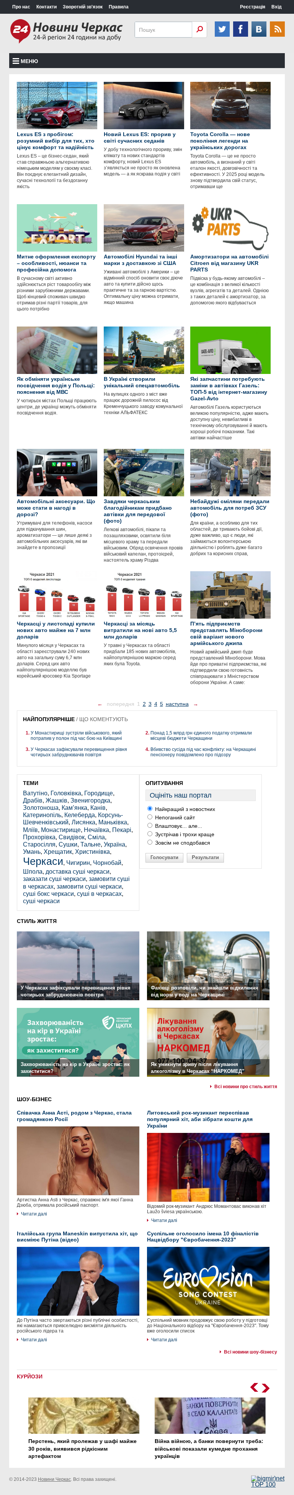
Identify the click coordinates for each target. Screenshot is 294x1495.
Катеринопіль (42, 815)
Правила (119, 7)
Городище (98, 793)
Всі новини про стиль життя (245, 1086)
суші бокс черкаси (48, 893)
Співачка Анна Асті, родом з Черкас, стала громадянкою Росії (74, 1116)
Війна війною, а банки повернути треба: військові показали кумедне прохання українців (209, 1448)
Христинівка (92, 851)
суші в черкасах (99, 893)
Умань (32, 851)
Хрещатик (58, 851)
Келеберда (79, 815)
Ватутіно (35, 793)
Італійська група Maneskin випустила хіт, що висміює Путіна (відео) (77, 1236)
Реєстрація (252, 7)
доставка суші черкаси (77, 871)
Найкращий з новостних (184, 809)
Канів (98, 807)
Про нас (21, 7)
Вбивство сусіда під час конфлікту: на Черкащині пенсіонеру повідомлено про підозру (203, 752)
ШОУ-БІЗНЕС (34, 1099)
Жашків (56, 800)
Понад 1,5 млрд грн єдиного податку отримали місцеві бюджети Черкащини (201, 735)
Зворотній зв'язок (83, 7)
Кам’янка (74, 807)
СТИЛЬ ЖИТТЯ (37, 921)
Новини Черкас (54, 1479)
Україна (114, 844)
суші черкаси (41, 901)
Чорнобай (107, 863)
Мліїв (30, 830)
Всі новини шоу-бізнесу (250, 1352)
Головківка (66, 793)
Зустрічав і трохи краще (184, 834)
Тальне (90, 844)
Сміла (96, 837)
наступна (177, 704)
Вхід (276, 7)
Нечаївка (96, 830)
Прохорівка (39, 837)
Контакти (46, 7)
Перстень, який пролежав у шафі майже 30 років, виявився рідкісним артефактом (82, 1448)
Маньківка (112, 822)
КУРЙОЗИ (29, 1376)
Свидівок (72, 837)
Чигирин (78, 863)
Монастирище (61, 830)
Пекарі (121, 830)
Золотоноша (41, 807)
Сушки (68, 844)
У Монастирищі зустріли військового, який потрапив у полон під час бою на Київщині (76, 735)
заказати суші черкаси (54, 879)
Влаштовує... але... (178, 826)
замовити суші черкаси (89, 886)
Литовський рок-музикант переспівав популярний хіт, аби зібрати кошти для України (200, 1119)
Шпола (32, 871)
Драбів (32, 800)
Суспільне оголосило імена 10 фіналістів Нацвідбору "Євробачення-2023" (203, 1236)
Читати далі (34, 1214)
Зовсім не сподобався (182, 843)
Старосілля (39, 844)
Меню (29, 61)
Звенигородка (90, 800)
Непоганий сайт (174, 817)
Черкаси (43, 861)
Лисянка (83, 822)
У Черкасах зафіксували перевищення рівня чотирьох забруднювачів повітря (79, 752)
